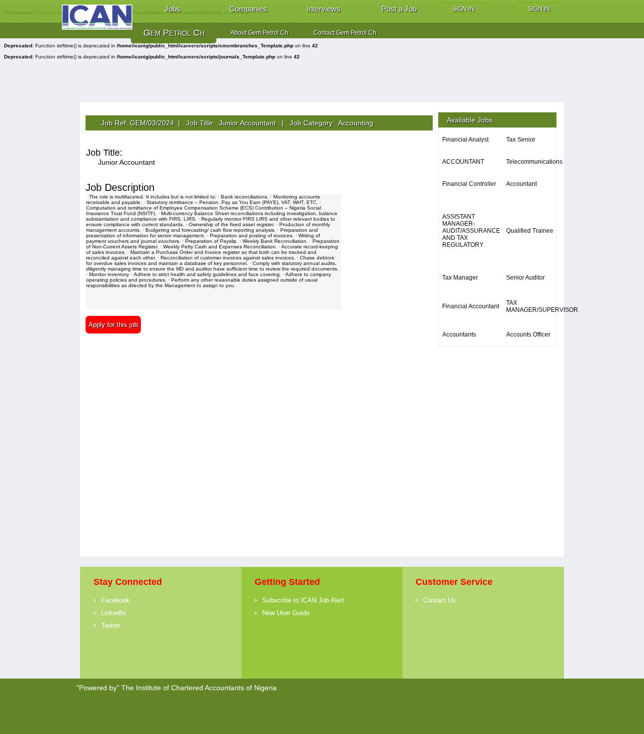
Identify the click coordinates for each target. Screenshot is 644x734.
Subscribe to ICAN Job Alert (303, 600)
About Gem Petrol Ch (259, 32)
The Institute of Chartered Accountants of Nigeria (199, 688)
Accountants (459, 334)
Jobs (173, 9)
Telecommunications (534, 161)
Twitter (110, 625)
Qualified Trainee (529, 230)
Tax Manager (460, 277)
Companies (248, 9)
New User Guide (285, 613)
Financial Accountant (470, 306)
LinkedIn (113, 613)
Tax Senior (520, 139)
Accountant (521, 183)
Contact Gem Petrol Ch (344, 32)
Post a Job (399, 9)
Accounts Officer (528, 334)
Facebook (115, 600)
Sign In (463, 9)
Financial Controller (469, 183)
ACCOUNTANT (463, 161)
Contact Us (439, 600)
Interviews (324, 9)
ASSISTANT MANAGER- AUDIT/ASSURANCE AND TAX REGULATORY (471, 230)
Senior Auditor (525, 277)
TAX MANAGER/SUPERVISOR (542, 306)
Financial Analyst (465, 139)
